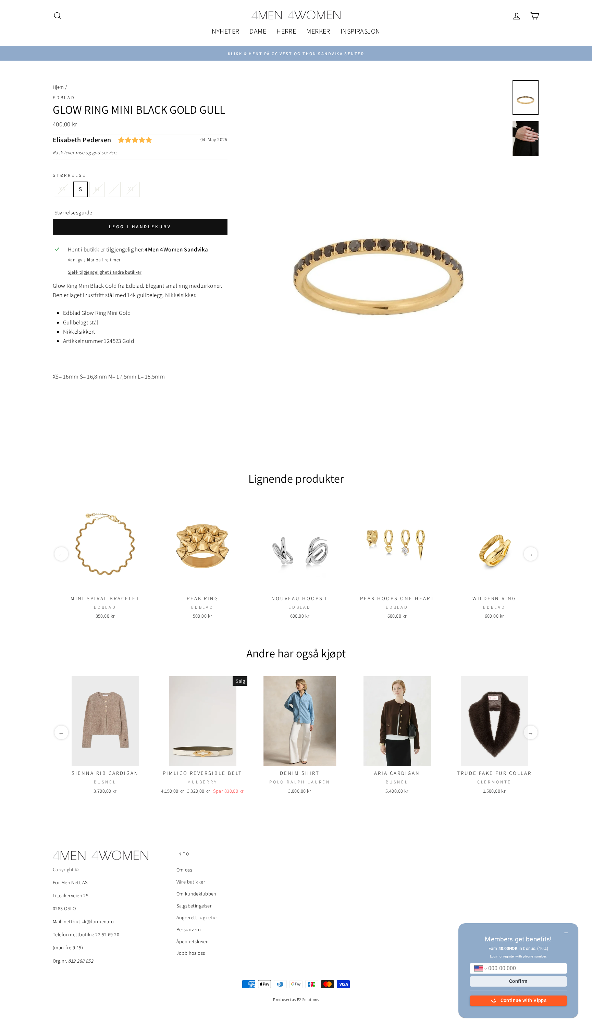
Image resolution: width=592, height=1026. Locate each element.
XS (62, 189)
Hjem (58, 87)
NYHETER (225, 31)
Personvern (188, 929)
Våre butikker (191, 881)
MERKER (318, 31)
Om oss (184, 869)
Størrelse (69, 175)
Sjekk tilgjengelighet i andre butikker (104, 272)
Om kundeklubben (196, 893)
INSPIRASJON (360, 31)
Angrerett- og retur (197, 917)
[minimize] (566, 930)
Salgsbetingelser (194, 905)
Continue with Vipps (524, 1000)
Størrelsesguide (73, 212)
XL (131, 189)
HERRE (286, 31)
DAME (257, 31)
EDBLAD (64, 97)
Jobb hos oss (190, 953)
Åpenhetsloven (192, 941)
